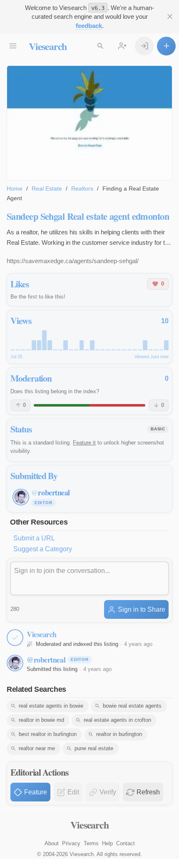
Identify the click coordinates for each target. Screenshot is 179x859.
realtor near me (37, 748)
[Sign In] (144, 46)
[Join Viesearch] (122, 46)
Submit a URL (34, 538)
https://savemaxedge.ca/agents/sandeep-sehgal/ (73, 260)
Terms (91, 843)
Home (14, 188)
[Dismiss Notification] (170, 16)
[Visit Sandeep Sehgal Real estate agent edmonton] (89, 123)
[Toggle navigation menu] (12, 46)
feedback (89, 25)
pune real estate (94, 748)
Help (107, 843)
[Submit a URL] (166, 46)
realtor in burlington (119, 734)
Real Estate (47, 188)
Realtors (82, 188)
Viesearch (48, 46)
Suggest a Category (42, 549)
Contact (125, 843)
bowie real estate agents (132, 706)
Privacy (71, 843)
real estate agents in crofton (117, 720)
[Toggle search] (100, 46)
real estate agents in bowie (51, 706)
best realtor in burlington (48, 734)
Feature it (84, 443)
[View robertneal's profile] (15, 663)
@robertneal (46, 660)
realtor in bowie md (41, 720)
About (52, 843)
